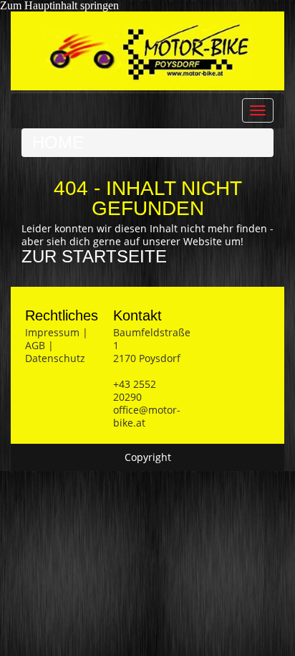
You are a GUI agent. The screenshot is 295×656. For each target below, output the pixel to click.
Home (58, 142)
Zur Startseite (94, 256)
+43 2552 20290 (134, 390)
